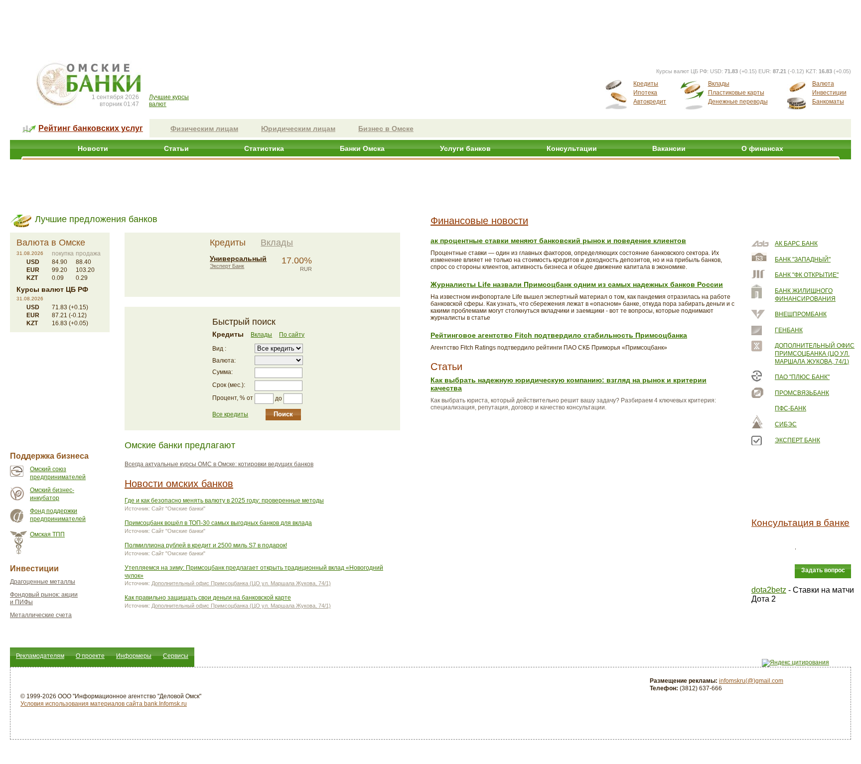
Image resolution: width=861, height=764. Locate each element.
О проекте (90, 655)
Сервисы (175, 655)
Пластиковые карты (736, 92)
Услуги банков (465, 148)
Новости (93, 148)
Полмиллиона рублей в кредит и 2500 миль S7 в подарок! (206, 545)
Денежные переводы (738, 101)
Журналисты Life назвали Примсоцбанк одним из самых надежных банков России (576, 284)
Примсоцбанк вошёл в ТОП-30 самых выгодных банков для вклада (218, 522)
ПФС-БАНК (790, 408)
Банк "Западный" (803, 259)
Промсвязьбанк (802, 392)
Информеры (133, 655)
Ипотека (645, 92)
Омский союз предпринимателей (58, 473)
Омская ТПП (47, 534)
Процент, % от (232, 397)
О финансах (762, 148)
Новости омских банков (179, 483)
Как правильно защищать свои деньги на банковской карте (208, 597)
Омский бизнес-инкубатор (52, 494)
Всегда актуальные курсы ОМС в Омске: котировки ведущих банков (219, 464)
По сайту (291, 334)
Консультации (572, 148)
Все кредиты (230, 414)
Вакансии (669, 148)
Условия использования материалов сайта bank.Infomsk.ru (103, 703)
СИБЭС (786, 424)
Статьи (176, 148)
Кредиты (645, 83)
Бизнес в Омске (386, 128)
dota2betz (768, 590)
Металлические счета (41, 615)
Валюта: (224, 360)
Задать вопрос (823, 570)
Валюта (823, 83)
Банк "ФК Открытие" (807, 274)
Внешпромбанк (801, 314)
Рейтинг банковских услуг (90, 128)
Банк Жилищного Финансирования (805, 294)
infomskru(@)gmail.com (751, 680)
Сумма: (222, 372)
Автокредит (649, 101)
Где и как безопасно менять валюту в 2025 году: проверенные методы (224, 500)
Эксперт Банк (227, 266)
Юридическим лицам (298, 128)
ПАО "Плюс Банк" (802, 377)
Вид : (219, 348)
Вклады (718, 83)
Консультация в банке (800, 522)
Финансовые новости (479, 220)
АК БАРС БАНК (796, 243)
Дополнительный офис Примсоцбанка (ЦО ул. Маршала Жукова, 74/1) (241, 583)
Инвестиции (829, 92)
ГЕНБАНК (789, 330)
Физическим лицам (204, 128)
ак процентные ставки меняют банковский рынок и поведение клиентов (558, 241)
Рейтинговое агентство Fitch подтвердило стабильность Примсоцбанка (558, 335)
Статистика (264, 148)
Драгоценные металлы (42, 581)
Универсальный (238, 258)
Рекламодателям (40, 655)
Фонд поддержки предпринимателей (58, 515)
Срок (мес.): (228, 385)
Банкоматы (828, 101)
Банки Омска (362, 148)
